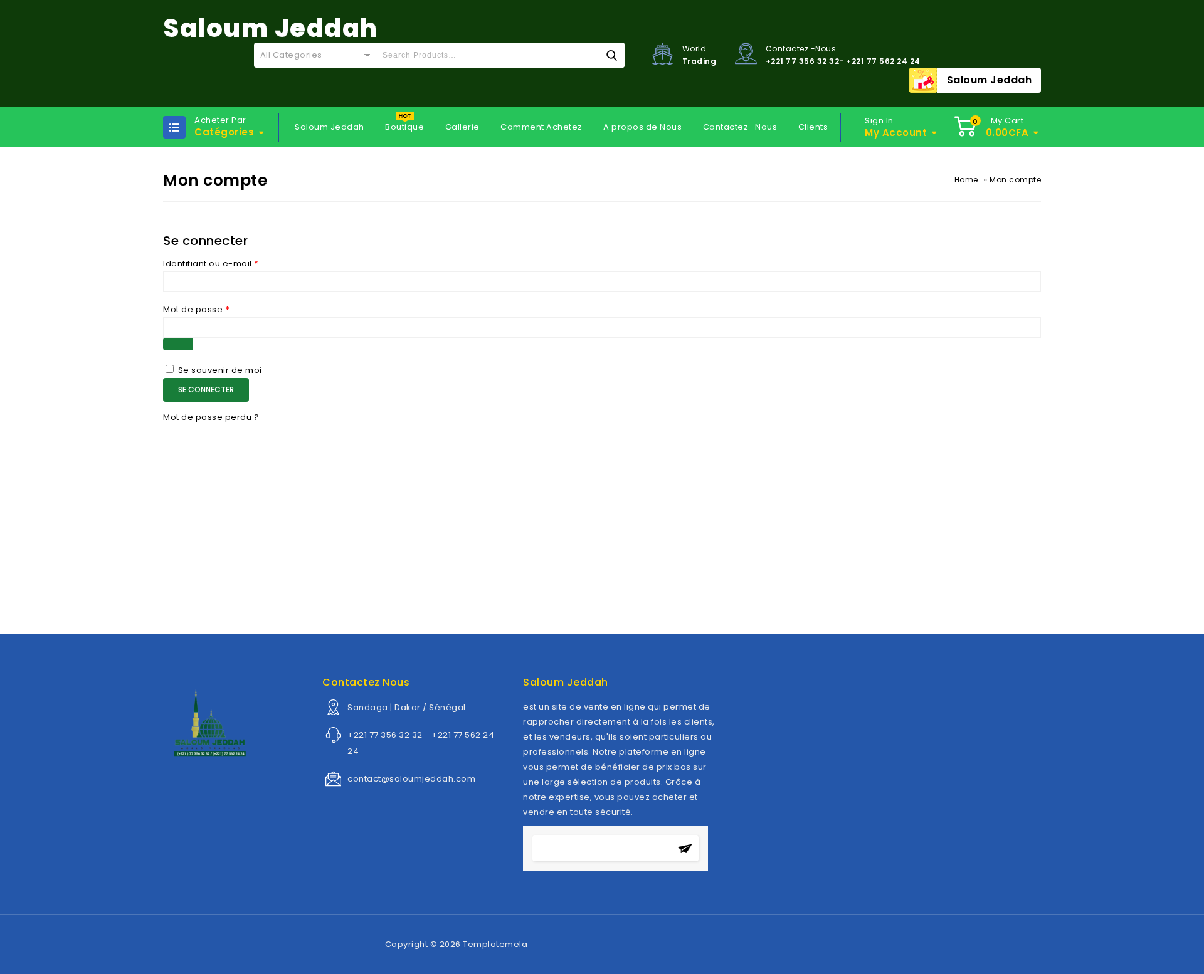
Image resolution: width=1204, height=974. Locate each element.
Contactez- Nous (740, 127)
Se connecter (206, 389)
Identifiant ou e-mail (211, 264)
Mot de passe (196, 309)
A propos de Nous (642, 127)
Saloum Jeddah (989, 80)
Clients (813, 127)
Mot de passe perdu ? (211, 417)
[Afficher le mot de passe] (178, 344)
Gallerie (462, 127)
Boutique (404, 127)
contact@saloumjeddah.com (411, 779)
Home (966, 179)
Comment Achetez (541, 127)
